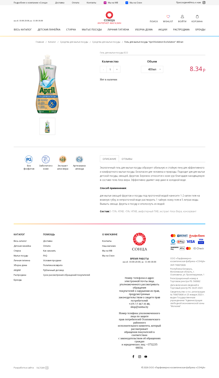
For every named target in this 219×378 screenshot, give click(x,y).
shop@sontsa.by (139, 306)
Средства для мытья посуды (74, 42)
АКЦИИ (162, 29)
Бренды (200, 29)
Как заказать (49, 250)
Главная (40, 42)
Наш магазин (109, 245)
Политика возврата (52, 265)
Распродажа (181, 29)
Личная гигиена (118, 29)
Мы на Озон (135, 2)
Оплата (75, 2)
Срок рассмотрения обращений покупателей (66, 275)
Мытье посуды (92, 29)
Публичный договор (53, 270)
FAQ (45, 255)
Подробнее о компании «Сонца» (31, 2)
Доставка (59, 2)
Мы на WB (113, 2)
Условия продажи (52, 260)
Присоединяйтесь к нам (188, 2)
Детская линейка (49, 29)
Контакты (91, 2)
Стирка (71, 29)
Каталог (52, 42)
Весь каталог (23, 29)
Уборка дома (144, 29)
